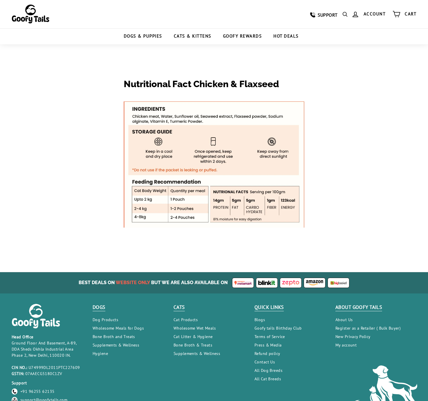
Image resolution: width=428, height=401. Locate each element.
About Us (344, 319)
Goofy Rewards (242, 36)
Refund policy (267, 353)
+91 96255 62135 (37, 391)
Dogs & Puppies (143, 36)
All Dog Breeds (268, 370)
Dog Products (105, 319)
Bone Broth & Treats (193, 345)
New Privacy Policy (353, 336)
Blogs (259, 319)
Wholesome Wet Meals (195, 328)
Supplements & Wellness (116, 345)
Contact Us (264, 362)
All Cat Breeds (267, 378)
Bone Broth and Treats (114, 336)
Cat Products (186, 319)
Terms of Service (269, 336)
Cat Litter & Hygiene (193, 336)
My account (346, 345)
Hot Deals (286, 36)
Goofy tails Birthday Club (278, 328)
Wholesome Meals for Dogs (118, 328)
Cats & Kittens (192, 36)
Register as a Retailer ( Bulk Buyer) (368, 328)
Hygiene (100, 353)
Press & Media (268, 345)
